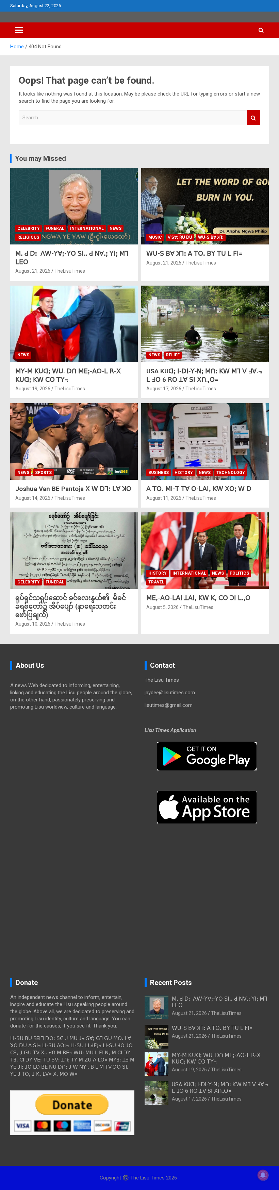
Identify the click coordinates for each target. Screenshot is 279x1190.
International (87, 228)
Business (158, 472)
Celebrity (28, 228)
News (115, 228)
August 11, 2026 (163, 498)
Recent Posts (171, 983)
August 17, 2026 (163, 388)
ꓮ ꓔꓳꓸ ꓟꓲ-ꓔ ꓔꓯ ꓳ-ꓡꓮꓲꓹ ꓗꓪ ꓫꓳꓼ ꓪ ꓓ (198, 489)
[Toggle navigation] (19, 30)
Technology (230, 472)
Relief (173, 355)
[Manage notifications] (263, 1175)
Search (253, 117)
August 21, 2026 (32, 271)
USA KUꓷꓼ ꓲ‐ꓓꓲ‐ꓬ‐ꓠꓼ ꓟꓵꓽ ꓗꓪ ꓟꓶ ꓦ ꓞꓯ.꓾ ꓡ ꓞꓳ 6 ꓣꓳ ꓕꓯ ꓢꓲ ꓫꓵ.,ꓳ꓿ (204, 375)
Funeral (55, 228)
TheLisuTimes (69, 271)
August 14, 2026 (32, 498)
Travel (156, 582)
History (184, 472)
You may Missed (40, 158)
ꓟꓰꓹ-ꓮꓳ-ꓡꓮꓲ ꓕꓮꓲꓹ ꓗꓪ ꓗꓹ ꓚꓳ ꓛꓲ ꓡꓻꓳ (198, 598)
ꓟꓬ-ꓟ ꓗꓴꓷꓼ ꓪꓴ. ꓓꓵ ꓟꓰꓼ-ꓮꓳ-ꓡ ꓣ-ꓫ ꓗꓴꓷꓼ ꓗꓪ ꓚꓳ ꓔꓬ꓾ (68, 375)
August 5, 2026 (162, 607)
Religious (28, 237)
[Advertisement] (72, 768)
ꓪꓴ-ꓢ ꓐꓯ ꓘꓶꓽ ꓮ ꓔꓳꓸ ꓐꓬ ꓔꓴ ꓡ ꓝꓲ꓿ (194, 253)
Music (155, 237)
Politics (239, 573)
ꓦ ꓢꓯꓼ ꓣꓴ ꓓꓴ (180, 237)
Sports (43, 472)
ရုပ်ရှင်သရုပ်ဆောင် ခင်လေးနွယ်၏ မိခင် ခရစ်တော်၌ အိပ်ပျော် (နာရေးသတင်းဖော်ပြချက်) (70, 606)
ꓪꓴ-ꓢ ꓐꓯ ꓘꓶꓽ (211, 237)
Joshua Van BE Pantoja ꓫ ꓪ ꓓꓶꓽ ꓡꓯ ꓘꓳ (73, 489)
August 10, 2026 (32, 624)
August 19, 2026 (32, 388)
